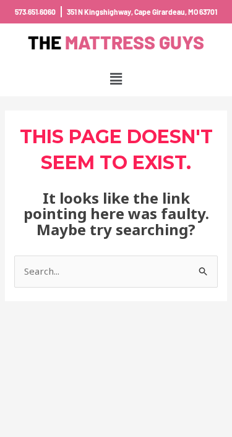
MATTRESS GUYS (116, 42)
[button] (115, 78)
